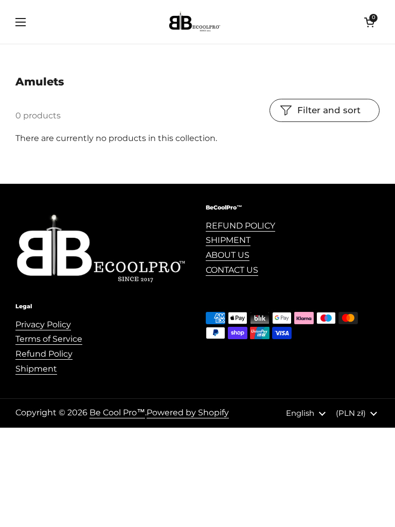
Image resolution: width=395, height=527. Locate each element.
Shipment (36, 369)
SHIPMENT (228, 240)
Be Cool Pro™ (117, 412)
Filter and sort (329, 110)
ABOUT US (227, 255)
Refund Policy (44, 354)
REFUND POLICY (240, 226)
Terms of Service (48, 339)
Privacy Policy (43, 324)
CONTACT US (232, 270)
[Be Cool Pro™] (195, 21)
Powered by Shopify (188, 412)
